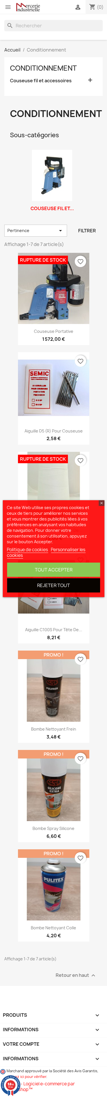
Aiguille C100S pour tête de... (53, 629)
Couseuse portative (53, 331)
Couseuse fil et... (52, 208)
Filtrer (87, 230)
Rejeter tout (53, 585)
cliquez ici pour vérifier (26, 1076)
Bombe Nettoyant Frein (53, 729)
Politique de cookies (27, 550)
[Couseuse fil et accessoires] (52, 175)
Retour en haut (76, 975)
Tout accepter (53, 570)
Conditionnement (43, 68)
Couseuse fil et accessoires (41, 81)
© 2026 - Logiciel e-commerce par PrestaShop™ (39, 1086)
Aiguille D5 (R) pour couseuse (54, 431)
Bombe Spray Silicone (53, 828)
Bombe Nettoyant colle (53, 927)
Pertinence (35, 230)
